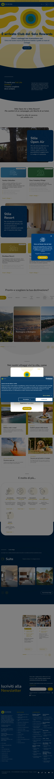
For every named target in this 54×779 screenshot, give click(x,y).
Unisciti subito (27, 408)
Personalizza (26, 399)
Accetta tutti (44, 399)
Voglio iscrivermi (42, 257)
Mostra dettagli (46, 395)
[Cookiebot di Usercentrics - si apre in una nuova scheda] (46, 379)
